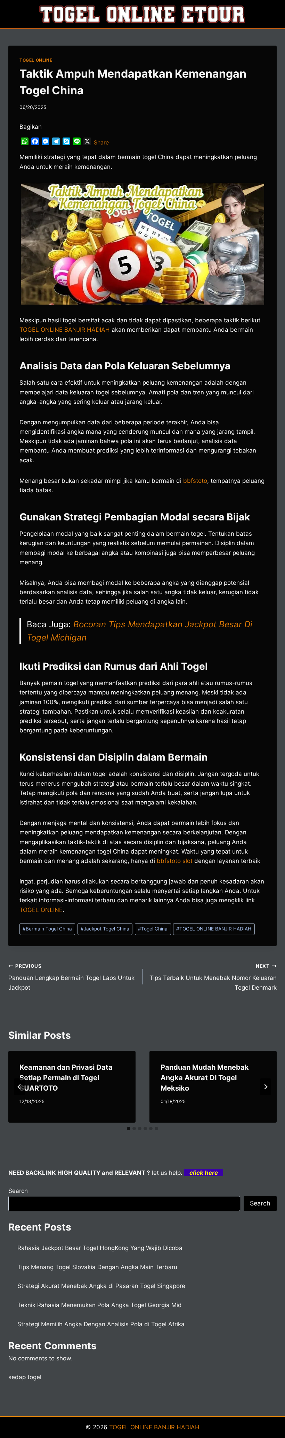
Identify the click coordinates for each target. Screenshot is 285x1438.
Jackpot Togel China (105, 929)
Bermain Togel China (47, 929)
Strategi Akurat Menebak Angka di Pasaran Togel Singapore (101, 1285)
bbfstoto (195, 480)
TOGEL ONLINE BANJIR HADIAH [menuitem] (64, 329)
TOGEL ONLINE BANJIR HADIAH (213, 929)
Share (101, 142)
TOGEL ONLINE (35, 60)
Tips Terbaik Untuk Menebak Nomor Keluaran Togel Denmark (213, 977)
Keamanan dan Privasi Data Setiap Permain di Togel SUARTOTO (66, 1077)
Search (18, 1190)
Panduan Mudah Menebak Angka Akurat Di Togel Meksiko (205, 1077)
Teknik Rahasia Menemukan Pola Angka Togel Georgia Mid (99, 1305)
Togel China (153, 929)
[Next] (265, 1086)
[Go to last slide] (19, 1086)
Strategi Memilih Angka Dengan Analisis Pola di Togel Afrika (101, 1324)
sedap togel (24, 1377)
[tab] (128, 1128)
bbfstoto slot (175, 860)
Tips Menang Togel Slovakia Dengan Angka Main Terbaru (97, 1267)
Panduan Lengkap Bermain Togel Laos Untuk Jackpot (71, 977)
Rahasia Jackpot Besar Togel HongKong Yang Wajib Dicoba (99, 1247)
